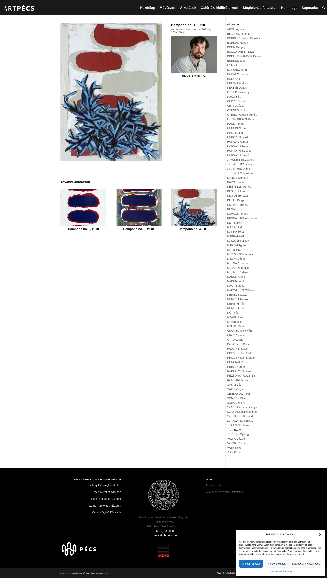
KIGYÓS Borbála (237, 195)
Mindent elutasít (276, 563)
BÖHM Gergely (236, 47)
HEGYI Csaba (235, 132)
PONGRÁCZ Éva (237, 362)
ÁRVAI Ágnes (235, 29)
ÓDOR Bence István (239, 330)
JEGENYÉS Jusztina (240, 173)
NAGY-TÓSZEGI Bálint (241, 290)
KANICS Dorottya (237, 177)
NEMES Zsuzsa (237, 294)
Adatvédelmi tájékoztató (281, 571)
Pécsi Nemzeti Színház (107, 492)
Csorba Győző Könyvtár (106, 512)
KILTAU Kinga (235, 200)
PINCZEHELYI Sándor (241, 357)
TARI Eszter (234, 429)
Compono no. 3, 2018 (138, 229)
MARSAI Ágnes (236, 245)
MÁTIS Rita (234, 249)
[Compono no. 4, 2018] (194, 207)
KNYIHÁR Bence (194, 76)
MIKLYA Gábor (236, 258)
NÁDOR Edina (236, 276)
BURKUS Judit (236, 60)
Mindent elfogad (251, 563)
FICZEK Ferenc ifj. (238, 92)
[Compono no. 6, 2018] (83, 207)
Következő (212, 205)
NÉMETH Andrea (237, 299)
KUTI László (234, 222)
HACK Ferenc (235, 123)
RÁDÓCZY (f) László (240, 371)
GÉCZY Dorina (236, 101)
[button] (320, 534)
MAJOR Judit (235, 227)
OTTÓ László (235, 339)
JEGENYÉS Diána (238, 168)
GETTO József (236, 105)
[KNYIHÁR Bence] (194, 54)
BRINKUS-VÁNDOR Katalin (244, 56)
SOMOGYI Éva (236, 402)
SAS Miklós (234, 384)
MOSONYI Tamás (238, 267)
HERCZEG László (238, 137)
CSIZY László (235, 65)
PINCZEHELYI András (240, 353)
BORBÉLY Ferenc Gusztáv (243, 38)
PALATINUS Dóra (238, 344)
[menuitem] (147, 7)
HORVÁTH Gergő (238, 155)
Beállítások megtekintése (306, 563)
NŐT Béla (233, 312)
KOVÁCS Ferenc (237, 213)
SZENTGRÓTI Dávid (240, 416)
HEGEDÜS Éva (236, 128)
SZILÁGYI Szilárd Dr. (240, 420)
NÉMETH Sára (236, 308)
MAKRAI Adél (235, 236)
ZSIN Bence (234, 452)
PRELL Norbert (236, 366)
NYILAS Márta (236, 326)
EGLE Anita (234, 78)
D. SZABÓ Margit (237, 69)
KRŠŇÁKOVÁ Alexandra (242, 218)
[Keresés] (323, 7)
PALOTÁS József (237, 348)
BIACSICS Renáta (238, 33)
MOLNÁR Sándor (237, 263)
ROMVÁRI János (237, 380)
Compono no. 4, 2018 (193, 229)
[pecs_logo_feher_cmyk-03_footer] (81, 547)
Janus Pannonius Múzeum (105, 505)
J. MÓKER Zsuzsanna (240, 159)
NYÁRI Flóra (235, 317)
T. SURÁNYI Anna (238, 425)
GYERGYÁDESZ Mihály (242, 114)
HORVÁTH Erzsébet (239, 150)
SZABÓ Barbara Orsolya (242, 407)
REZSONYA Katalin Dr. (241, 375)
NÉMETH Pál (235, 303)
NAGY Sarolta (235, 285)
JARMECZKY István (239, 164)
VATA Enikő (234, 447)
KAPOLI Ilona (235, 182)
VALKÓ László (236, 438)
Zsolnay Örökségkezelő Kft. (104, 485)
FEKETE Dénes (237, 87)
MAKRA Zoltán (236, 231)
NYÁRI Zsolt (234, 321)
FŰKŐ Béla (234, 96)
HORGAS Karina (237, 141)
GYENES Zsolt (236, 110)
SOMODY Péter (236, 398)
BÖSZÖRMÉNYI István (241, 51)
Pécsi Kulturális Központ (106, 498)
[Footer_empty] (204, 547)
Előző (65, 205)
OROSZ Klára (235, 335)
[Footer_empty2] (122, 547)
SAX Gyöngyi (235, 389)
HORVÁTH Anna (237, 146)
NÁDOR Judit (235, 281)
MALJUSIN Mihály (238, 240)
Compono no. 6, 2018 (83, 229)
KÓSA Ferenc (235, 209)
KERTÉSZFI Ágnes (239, 186)
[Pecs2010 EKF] (163, 547)
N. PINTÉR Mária (237, 272)
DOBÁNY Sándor (237, 74)
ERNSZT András (237, 83)
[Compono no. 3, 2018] (138, 207)
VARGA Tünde (236, 443)
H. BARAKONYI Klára (240, 119)
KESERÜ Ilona (236, 191)
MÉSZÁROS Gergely (240, 254)
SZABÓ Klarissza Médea (242, 411)
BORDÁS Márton (237, 42)
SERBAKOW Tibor (238, 393)
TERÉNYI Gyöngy (238, 434)
